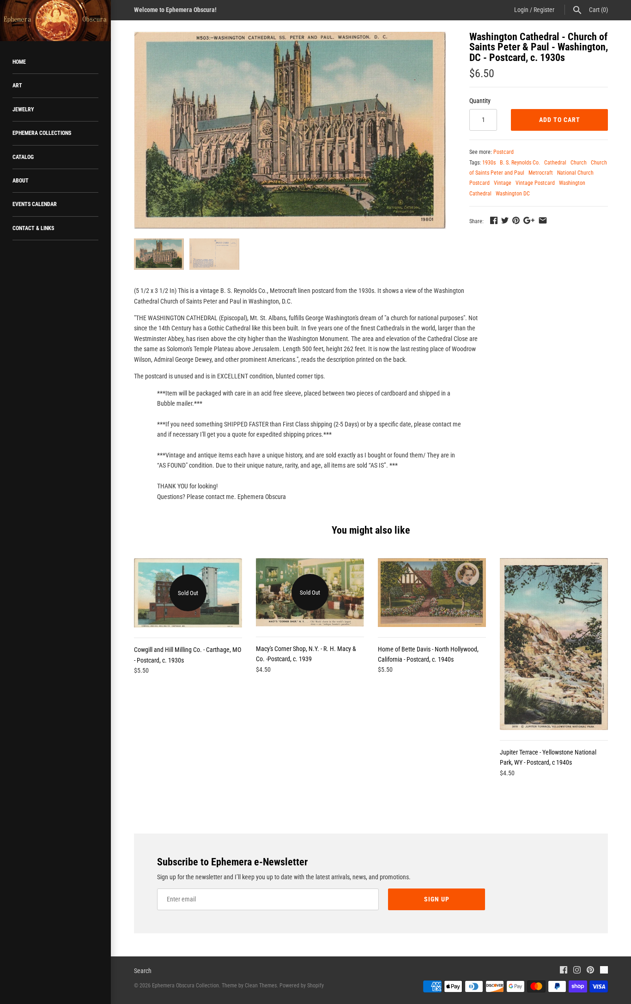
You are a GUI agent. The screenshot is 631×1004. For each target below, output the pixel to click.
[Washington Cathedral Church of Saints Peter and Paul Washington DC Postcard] (290, 130)
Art (17, 85)
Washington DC (513, 193)
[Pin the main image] (516, 220)
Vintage (502, 183)
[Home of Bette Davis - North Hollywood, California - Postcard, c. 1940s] (432, 592)
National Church (575, 173)
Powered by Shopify (301, 985)
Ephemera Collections (41, 133)
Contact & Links (33, 228)
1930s (489, 162)
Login (521, 9)
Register (544, 9)
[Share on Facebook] (494, 220)
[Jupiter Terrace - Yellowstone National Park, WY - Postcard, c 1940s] (554, 644)
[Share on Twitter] (505, 220)
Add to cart (559, 119)
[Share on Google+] (528, 220)
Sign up (436, 899)
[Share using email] (542, 220)
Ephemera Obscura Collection (185, 985)
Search (143, 970)
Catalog (23, 157)
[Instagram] (577, 971)
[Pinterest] (590, 971)
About (20, 180)
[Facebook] (563, 971)
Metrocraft (540, 173)
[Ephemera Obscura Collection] (55, 20)
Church (578, 162)
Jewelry (23, 109)
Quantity (480, 100)
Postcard (503, 152)
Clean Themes (261, 985)
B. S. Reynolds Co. (520, 162)
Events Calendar (34, 204)
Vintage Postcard (535, 183)
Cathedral (555, 162)
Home (19, 62)
